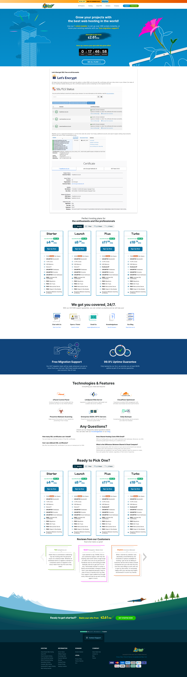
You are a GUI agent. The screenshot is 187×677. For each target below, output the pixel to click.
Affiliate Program (62, 653)
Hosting (90, 6)
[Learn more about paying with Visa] (111, 662)
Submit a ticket (75, 327)
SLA (76, 663)
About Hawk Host (96, 651)
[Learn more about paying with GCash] (138, 665)
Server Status (61, 651)
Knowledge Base (62, 656)
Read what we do (130, 327)
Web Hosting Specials (46, 668)
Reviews (60, 660)
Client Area (134, 6)
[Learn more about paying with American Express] (122, 662)
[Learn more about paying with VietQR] (117, 665)
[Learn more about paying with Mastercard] (117, 662)
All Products (81, 6)
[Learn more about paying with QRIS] (122, 665)
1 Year (89, 226)
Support (127, 6)
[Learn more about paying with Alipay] (138, 662)
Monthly (79, 226)
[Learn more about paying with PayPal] (127, 662)
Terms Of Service (128, 657)
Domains (108, 6)
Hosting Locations (62, 666)
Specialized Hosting (45, 662)
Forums (94, 658)
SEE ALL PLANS (93, 62)
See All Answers (112, 327)
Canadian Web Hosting (46, 664)
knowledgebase (96, 431)
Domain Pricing (61, 664)
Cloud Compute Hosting (46, 656)
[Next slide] (145, 557)
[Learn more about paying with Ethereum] (144, 662)
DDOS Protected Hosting (47, 660)
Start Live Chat (57, 327)
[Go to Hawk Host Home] (48, 6)
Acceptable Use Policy (138, 657)
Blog (93, 656)
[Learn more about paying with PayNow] (133, 665)
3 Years (110, 226)
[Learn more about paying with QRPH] (127, 665)
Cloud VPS (99, 6)
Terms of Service (79, 660)
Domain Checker (79, 651)
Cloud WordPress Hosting (47, 658)
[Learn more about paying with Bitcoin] (133, 662)
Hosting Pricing (61, 662)
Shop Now (105, 1)
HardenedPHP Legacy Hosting (48, 666)
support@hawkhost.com (93, 327)
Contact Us (95, 653)
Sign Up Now (51, 249)
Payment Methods (62, 658)
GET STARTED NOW (126, 618)
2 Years (100, 226)
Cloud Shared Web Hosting (47, 651)
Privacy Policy (78, 658)
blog (108, 431)
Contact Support (95, 638)
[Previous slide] (42, 557)
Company (116, 6)
